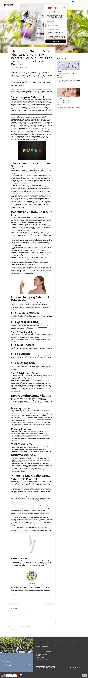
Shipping (54, 645)
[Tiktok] (75, 667)
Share (14, 594)
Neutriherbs (78, 674)
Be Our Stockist (56, 650)
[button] (74, 1)
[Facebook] (70, 667)
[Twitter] (73, 667)
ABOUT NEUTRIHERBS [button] (41, 640)
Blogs (54, 643)
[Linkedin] (82, 667)
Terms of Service (8, 665)
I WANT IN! (56, 41)
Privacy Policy (27, 664)
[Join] (29, 661)
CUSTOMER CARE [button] (57, 640)
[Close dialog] (66, 5)
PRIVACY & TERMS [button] (74, 640)
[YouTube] (84, 667)
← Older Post (13, 603)
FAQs (54, 641)
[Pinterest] (77, 667)
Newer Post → (50, 603)
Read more (59, 83)
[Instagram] (79, 667)
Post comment (14, 629)
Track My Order (56, 648)
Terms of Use (72, 645)
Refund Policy (72, 641)
